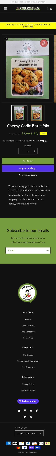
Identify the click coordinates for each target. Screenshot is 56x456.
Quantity (27, 146)
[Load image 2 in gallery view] (37, 113)
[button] (5, 8)
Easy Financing (28, 367)
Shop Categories (28, 332)
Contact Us (28, 338)
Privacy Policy (28, 384)
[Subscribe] (47, 250)
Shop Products (28, 325)
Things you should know (27, 361)
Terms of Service (28, 390)
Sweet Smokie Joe (31, 453)
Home (28, 319)
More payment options (28, 175)
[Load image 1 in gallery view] (19, 113)
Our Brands (28, 355)
